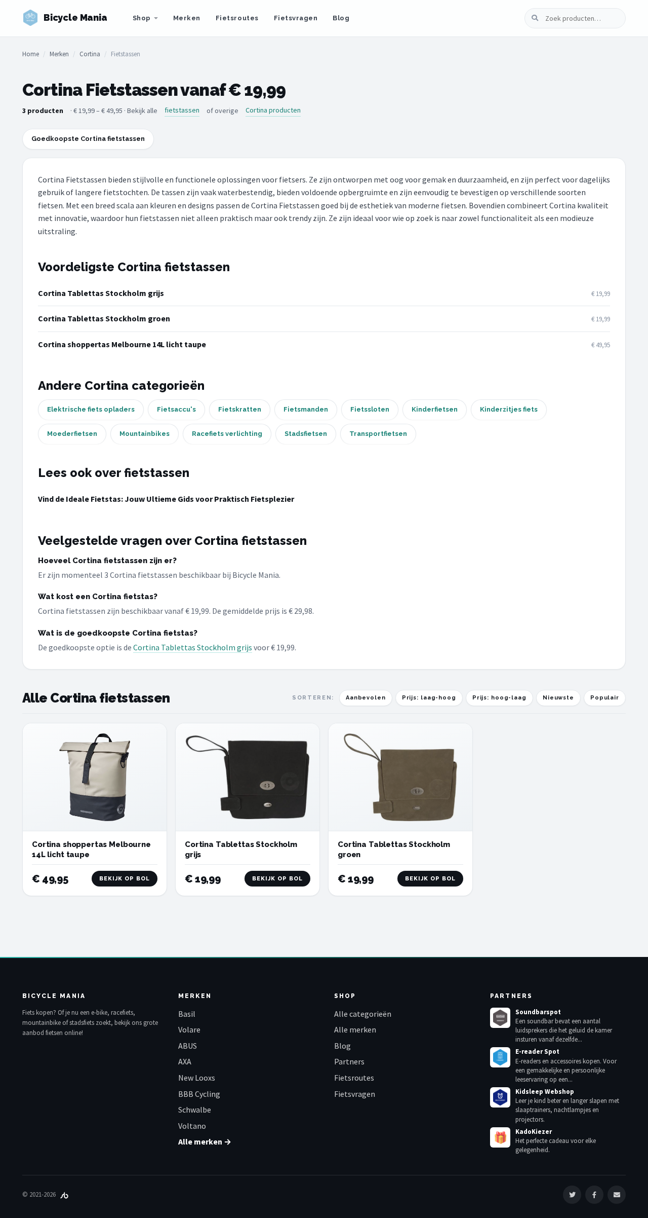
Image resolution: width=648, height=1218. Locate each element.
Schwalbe (194, 1109)
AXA (184, 1061)
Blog (341, 18)
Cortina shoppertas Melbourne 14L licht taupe (122, 344)
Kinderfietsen (435, 409)
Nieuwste (558, 697)
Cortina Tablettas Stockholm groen (104, 318)
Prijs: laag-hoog (429, 697)
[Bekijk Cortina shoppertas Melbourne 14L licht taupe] (95, 777)
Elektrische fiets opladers (91, 409)
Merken (186, 18)
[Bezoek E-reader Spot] (500, 1057)
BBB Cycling (199, 1094)
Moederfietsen (72, 433)
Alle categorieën (362, 1014)
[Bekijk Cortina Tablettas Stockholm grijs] (247, 777)
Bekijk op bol (124, 878)
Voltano (192, 1126)
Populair (604, 697)
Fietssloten (369, 409)
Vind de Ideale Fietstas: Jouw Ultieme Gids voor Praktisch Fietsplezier (166, 499)
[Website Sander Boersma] (64, 1194)
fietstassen (182, 110)
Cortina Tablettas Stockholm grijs (101, 293)
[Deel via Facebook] (594, 1195)
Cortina (89, 54)
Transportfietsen (378, 433)
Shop (142, 18)
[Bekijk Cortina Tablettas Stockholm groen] (400, 777)
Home (30, 54)
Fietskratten (239, 409)
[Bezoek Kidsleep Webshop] (500, 1097)
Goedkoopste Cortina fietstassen (88, 138)
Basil (186, 1014)
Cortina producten (273, 110)
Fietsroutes (237, 18)
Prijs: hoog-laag (499, 697)
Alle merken (355, 1029)
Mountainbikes (144, 433)
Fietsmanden (306, 409)
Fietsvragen (296, 18)
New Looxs (196, 1078)
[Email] (617, 1195)
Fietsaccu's (176, 409)
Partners (349, 1061)
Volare (189, 1029)
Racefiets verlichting (227, 433)
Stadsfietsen (306, 433)
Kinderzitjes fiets (509, 409)
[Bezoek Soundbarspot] (500, 1018)
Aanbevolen (366, 697)
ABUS (187, 1046)
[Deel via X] (572, 1195)
